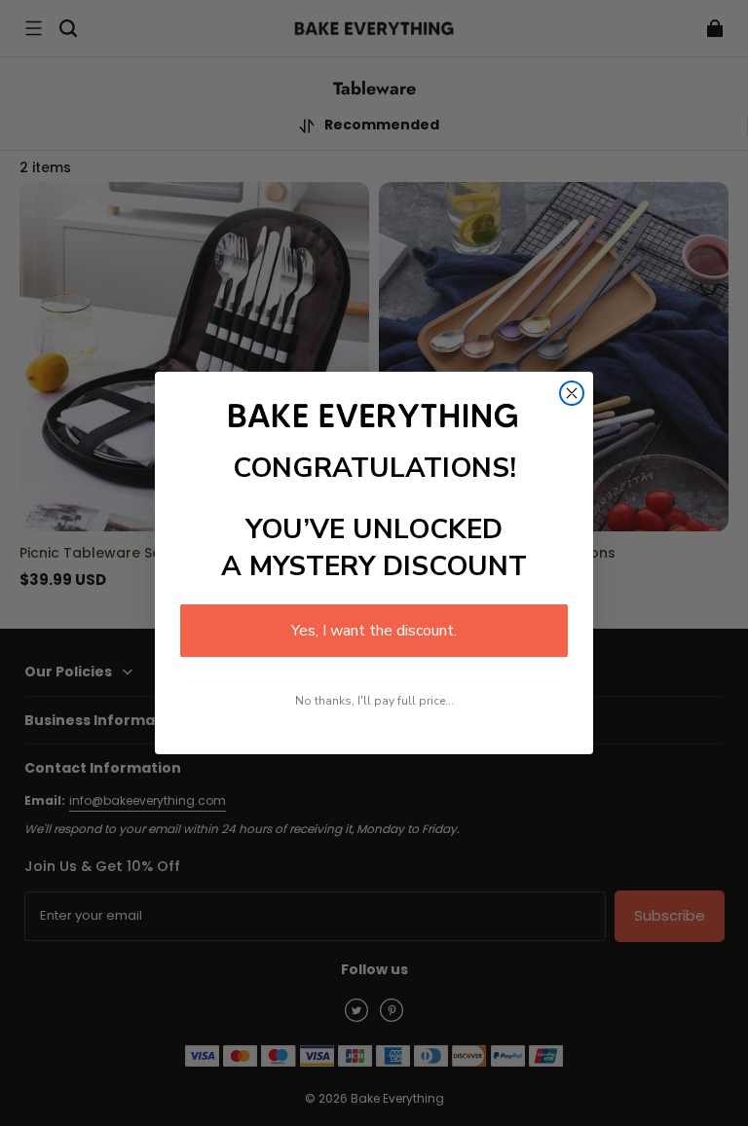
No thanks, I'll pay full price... (374, 700)
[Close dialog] (571, 393)
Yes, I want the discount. (374, 630)
